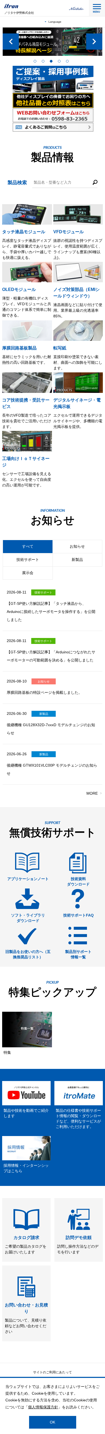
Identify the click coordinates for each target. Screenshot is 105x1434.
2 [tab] (44, 62)
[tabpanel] (52, 42)
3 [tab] (52, 62)
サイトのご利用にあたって (52, 1372)
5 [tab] (68, 62)
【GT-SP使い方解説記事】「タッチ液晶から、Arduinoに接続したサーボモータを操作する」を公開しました (51, 611)
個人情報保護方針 (43, 1407)
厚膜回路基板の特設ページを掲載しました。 (44, 692)
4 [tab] (60, 62)
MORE (92, 793)
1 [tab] (36, 62)
